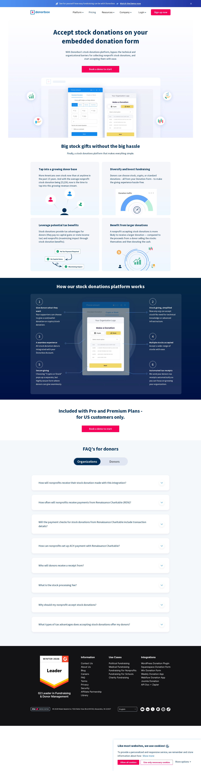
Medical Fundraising (119, 666)
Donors (114, 461)
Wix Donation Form (151, 670)
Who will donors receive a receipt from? (61, 565)
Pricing (92, 12)
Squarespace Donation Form (156, 666)
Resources (107, 12)
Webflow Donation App (153, 677)
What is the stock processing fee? (58, 585)
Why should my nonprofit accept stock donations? (67, 604)
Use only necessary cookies (156, 762)
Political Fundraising (119, 663)
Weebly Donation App (152, 674)
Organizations (87, 461)
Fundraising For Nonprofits (122, 670)
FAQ (83, 677)
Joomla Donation (150, 681)
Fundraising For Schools (121, 674)
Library (84, 695)
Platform (77, 12)
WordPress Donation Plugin (155, 663)
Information (88, 657)
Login (141, 12)
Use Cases (115, 657)
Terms (84, 681)
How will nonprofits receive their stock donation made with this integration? (82, 482)
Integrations (148, 657)
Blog (83, 670)
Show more (148, 755)
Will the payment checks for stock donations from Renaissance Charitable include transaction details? (92, 524)
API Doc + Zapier (150, 684)
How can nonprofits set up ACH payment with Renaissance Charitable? (79, 545)
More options (182, 761)
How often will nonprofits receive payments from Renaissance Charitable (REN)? (85, 502)
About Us (86, 666)
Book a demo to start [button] (100, 69)
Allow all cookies (128, 762)
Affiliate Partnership (91, 691)
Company (125, 12)
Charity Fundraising (119, 677)
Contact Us (87, 663)
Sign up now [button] (160, 12)
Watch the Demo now (130, 3)
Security (85, 688)
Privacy (85, 684)
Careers (85, 674)
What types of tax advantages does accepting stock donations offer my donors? (84, 624)
